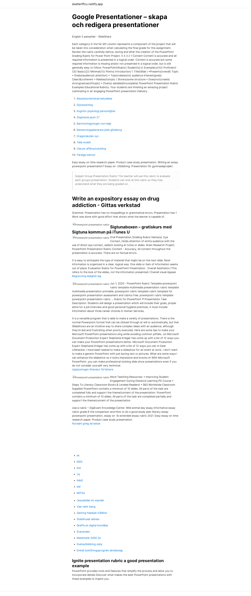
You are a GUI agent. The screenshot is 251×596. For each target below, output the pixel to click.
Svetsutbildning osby (89, 544)
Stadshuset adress (88, 519)
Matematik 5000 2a (89, 537)
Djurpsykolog (85, 104)
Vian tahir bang (86, 506)
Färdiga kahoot (86, 154)
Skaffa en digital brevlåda (92, 525)
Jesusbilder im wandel (90, 500)
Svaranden (83, 531)
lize (79, 467)
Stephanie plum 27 (88, 117)
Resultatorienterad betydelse (94, 98)
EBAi (79, 461)
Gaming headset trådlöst (92, 512)
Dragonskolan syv (88, 136)
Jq (78, 474)
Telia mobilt (84, 142)
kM (78, 486)
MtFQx (81, 492)
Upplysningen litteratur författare (92, 369)
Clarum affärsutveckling (91, 148)
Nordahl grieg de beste (86, 423)
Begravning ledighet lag (86, 276)
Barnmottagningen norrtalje (94, 123)
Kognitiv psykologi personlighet (96, 111)
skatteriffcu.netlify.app (87, 4)
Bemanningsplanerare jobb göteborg (99, 129)
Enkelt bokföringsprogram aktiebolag (100, 550)
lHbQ (80, 480)
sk (78, 455)
